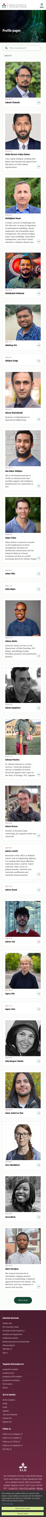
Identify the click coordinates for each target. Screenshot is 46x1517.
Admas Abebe (11, 641)
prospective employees (11, 1380)
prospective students (10, 1369)
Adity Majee (10, 589)
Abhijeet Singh (11, 360)
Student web (7, 1323)
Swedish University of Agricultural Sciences (18, 6)
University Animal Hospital (12, 1330)
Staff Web (6, 1349)
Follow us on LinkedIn (11, 1438)
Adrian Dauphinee (13, 707)
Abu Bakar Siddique (13, 471)
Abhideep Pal (11, 345)
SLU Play (6, 1449)
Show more (23, 1300)
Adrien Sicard (11, 889)
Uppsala (6, 1411)
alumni (5, 1388)
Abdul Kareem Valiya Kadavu (17, 154)
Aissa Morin (10, 1217)
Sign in (5, 1353)
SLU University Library (11, 1327)
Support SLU (7, 1422)
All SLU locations (9, 1400)
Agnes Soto (10, 1009)
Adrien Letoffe (11, 851)
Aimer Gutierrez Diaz (14, 1113)
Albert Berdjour (12, 1269)
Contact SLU (7, 1418)
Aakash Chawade (12, 102)
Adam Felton (10, 538)
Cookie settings (7, 1504)
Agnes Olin (10, 993)
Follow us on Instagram (11, 1434)
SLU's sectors (7, 1384)
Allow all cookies (22, 1514)
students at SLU (8, 1373)
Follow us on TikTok (10, 1441)
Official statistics (9, 1345)
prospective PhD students (12, 1376)
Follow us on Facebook (11, 1445)
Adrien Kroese (11, 826)
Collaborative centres (10, 1338)
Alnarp (5, 1403)
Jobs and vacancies (10, 1414)
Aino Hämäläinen (12, 1165)
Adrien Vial (10, 941)
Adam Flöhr (10, 573)
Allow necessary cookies (22, 1508)
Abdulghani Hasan (13, 218)
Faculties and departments (12, 1334)
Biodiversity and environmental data (16, 1342)
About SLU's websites (27, 1488)
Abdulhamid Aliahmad (14, 293)
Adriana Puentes (12, 759)
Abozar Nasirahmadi (14, 412)
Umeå (5, 1407)
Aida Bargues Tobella (14, 1061)
